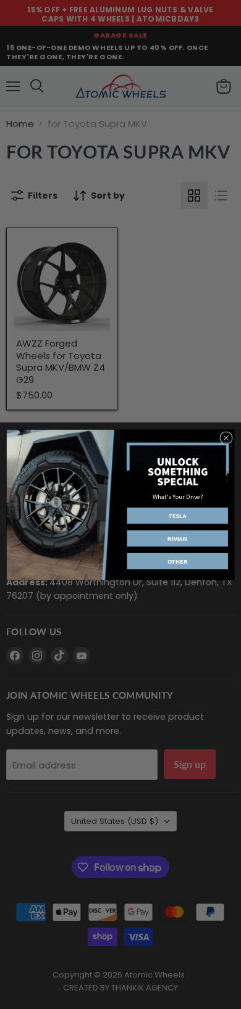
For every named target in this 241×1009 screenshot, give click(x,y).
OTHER (177, 561)
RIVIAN (177, 538)
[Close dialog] (226, 437)
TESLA (177, 515)
